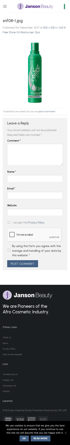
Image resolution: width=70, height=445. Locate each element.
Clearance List (9, 385)
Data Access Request (12, 354)
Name (11, 171)
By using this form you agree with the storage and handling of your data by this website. (36, 250)
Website (12, 205)
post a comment (46, 111)
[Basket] (64, 6)
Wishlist (6, 391)
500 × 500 (49, 27)
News (5, 343)
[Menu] (5, 6)
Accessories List (10, 374)
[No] (65, 434)
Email (11, 188)
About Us (7, 337)
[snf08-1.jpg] (35, 71)
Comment (14, 140)
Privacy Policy (36, 222)
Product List (8, 380)
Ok (24, 438)
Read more (41, 438)
